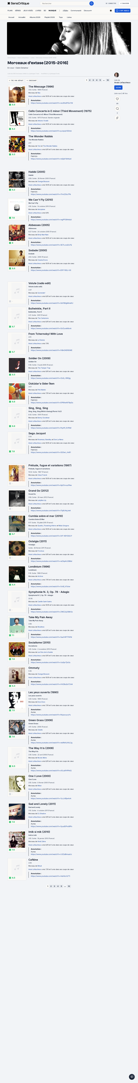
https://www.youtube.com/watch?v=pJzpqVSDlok (51, 131)
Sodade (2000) (37, 250)
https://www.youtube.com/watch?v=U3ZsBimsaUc (51, 854)
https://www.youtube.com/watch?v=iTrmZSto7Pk (51, 194)
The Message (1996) (41, 86)
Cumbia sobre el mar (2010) (45, 516)
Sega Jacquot (37, 433)
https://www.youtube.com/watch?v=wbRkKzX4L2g (51, 743)
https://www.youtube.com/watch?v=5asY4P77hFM (51, 637)
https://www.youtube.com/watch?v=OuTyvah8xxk (51, 328)
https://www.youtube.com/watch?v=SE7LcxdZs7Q (51, 245)
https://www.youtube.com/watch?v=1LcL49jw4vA (51, 798)
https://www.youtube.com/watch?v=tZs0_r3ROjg (51, 378)
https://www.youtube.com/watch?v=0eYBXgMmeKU (52, 303)
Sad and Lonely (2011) (42, 803)
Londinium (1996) (39, 566)
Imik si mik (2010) (39, 831)
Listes (32, 58)
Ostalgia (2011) (37, 541)
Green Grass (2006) (40, 720)
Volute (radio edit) (39, 283)
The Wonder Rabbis (40, 136)
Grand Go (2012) (38, 490)
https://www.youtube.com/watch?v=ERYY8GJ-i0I (51, 270)
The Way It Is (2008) (41, 748)
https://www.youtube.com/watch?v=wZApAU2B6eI (51, 561)
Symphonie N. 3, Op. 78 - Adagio (48, 591)
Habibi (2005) (36, 171)
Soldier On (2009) (39, 358)
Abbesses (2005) (39, 225)
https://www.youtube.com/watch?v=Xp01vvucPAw (51, 485)
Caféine (33, 859)
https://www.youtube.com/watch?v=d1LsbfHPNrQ (51, 770)
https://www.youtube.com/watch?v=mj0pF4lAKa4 (51, 159)
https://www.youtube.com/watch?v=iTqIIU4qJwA (51, 510)
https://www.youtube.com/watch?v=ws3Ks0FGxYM (52, 103)
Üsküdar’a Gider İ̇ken (41, 383)
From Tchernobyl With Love (45, 333)
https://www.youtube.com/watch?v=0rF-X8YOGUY (51, 536)
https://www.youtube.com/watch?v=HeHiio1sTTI (50, 876)
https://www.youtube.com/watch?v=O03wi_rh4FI (51, 452)
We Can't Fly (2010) (40, 199)
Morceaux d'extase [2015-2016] (46, 58)
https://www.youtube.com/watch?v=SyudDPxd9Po (51, 826)
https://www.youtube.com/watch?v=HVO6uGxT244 (52, 684)
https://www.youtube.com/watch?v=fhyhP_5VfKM (51, 428)
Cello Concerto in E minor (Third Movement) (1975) (60, 111)
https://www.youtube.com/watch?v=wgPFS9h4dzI (51, 219)
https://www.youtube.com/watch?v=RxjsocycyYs (51, 715)
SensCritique (12, 58)
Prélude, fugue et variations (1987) (49, 465)
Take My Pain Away (40, 617)
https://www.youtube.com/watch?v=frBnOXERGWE (51, 350)
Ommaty (33, 667)
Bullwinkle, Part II (39, 308)
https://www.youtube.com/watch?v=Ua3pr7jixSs (50, 662)
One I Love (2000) (39, 776)
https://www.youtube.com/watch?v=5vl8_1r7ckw (50, 586)
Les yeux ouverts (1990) (43, 692)
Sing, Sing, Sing (38, 408)
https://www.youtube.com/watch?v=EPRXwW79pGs (52, 402)
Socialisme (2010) (39, 642)
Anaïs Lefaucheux (23, 58)
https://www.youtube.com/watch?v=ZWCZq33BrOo (52, 612)
